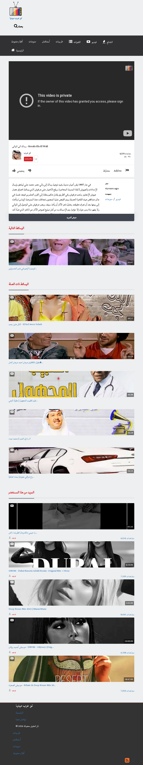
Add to (118, 170)
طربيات (59, 41)
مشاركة (106, 170)
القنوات (77, 42)
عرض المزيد (71, 217)
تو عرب (27, 152)
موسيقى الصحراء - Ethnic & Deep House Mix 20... (32, 685)
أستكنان (46, 41)
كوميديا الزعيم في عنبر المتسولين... (23, 268)
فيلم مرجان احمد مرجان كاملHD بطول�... (26, 362)
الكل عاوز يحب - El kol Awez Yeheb (25, 324)
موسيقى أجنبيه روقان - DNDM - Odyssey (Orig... (31, 647)
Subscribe (28, 158)
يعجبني (20, 170)
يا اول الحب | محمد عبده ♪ (20, 438)
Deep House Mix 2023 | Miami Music (28, 609)
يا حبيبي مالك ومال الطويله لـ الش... (23, 532)
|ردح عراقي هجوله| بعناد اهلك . (21, 477)
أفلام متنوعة (17, 41)
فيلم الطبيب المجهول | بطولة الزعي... (23, 400)
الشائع (109, 42)
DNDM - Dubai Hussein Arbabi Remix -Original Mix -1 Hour (39, 571)
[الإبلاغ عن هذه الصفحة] (127, 170)
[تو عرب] (18, 154)
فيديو (94, 42)
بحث (20, 26)
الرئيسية (20, 50)
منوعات (32, 41)
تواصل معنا (21, 719)
